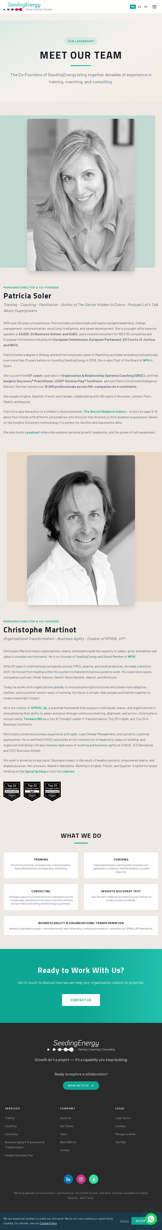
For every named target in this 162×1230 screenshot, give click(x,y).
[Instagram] (81, 1179)
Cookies (120, 1126)
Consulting (11, 1134)
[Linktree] (93, 1179)
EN (133, 7)
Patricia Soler (27, 295)
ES (139, 7)
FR (145, 7)
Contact (65, 1150)
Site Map (120, 1142)
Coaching (10, 1126)
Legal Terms (122, 1118)
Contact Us (81, 1000)
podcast (33, 432)
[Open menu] (154, 7)
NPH (146, 360)
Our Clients (66, 1126)
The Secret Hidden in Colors (105, 411)
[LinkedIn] (68, 1179)
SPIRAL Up (39, 708)
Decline (124, 1221)
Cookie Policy (48, 1223)
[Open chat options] (151, 1219)
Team (63, 1134)
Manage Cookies (125, 1134)
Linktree (68, 771)
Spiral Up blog (35, 771)
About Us (65, 1118)
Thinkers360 (32, 719)
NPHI (131, 656)
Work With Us (78, 1085)
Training (10, 1118)
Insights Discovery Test (19, 1155)
